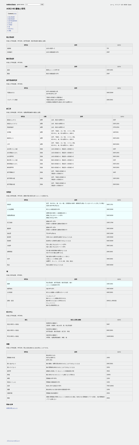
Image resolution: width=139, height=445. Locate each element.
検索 (42, 4)
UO (122, 4)
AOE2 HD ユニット (12, 408)
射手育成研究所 (12, 21)
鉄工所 (9, 23)
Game (129, 4)
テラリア (117, 4)
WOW (125, 4)
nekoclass (11, 4)
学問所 (9, 24)
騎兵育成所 (11, 19)
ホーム (112, 4)
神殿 (9, 30)
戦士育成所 (11, 17)
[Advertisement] (54, 422)
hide (15, 13)
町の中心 (10, 28)
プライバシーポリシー (13, 440)
